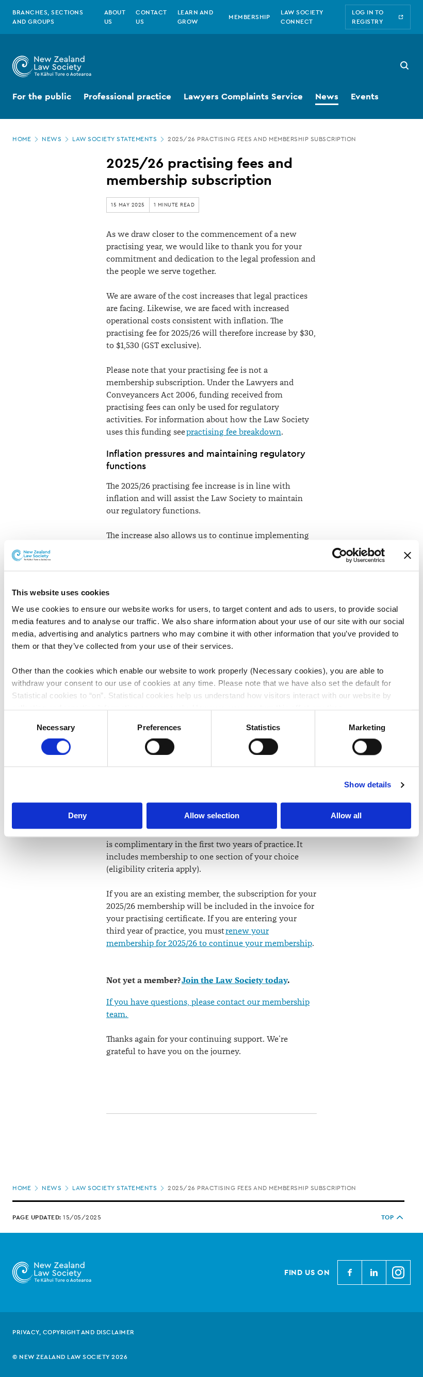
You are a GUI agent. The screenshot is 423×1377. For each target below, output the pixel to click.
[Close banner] (407, 555)
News (51, 139)
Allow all (346, 816)
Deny (77, 816)
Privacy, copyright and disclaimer (73, 1332)
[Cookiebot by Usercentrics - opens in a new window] (340, 555)
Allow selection (211, 816)
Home (21, 139)
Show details (367, 784)
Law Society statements (114, 139)
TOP (387, 1217)
